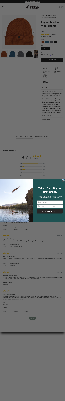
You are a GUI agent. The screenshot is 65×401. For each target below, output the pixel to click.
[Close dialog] (63, 181)
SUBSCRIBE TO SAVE (50, 211)
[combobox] (56, 206)
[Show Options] (61, 206)
